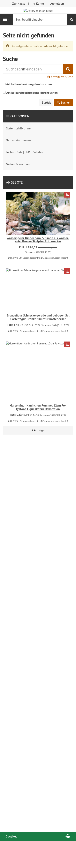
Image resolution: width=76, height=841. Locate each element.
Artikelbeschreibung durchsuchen (29, 84)
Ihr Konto (38, 3)
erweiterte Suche (61, 77)
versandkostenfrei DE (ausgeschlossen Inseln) (45, 257)
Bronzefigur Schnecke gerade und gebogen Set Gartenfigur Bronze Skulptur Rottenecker (38, 317)
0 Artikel (11, 836)
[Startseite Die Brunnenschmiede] (38, 10)
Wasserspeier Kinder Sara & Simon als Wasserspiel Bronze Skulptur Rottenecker (38, 240)
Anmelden (57, 3)
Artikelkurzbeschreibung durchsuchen (32, 93)
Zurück (46, 102)
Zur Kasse (18, 3)
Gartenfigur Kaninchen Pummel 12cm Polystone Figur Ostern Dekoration (38, 407)
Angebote (14, 182)
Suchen (65, 102)
